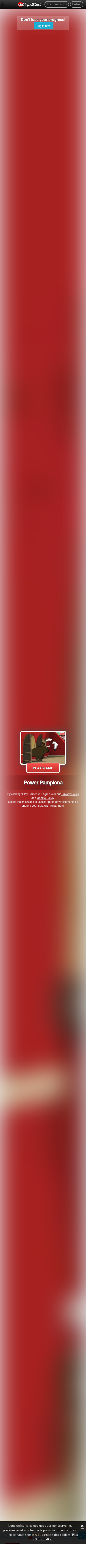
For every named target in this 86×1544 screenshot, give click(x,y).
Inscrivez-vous (57, 4)
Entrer (76, 4)
